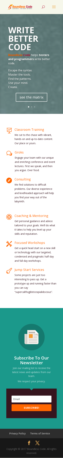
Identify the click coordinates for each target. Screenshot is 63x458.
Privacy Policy (17, 433)
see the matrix (31, 97)
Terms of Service (40, 433)
